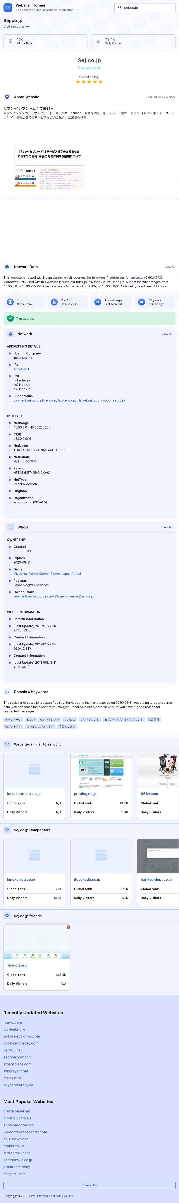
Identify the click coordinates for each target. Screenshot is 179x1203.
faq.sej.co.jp (66, 400)
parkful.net (12, 1050)
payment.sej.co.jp (26, 400)
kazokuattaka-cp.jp (24, 793)
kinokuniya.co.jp (21, 879)
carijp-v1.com (14, 1174)
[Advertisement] (89, 133)
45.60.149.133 (23, 369)
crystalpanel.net (16, 1111)
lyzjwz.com (12, 1022)
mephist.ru (12, 1078)
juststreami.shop (16, 1167)
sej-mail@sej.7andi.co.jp (31, 596)
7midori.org (17, 965)
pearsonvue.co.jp (17, 1160)
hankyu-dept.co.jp (156, 879)
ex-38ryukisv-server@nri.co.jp (71, 596)
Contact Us (90, 1185)
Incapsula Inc (23, 357)
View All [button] (170, 266)
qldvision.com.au (17, 1118)
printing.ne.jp (85, 793)
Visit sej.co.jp (13, 26)
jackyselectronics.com (21, 1036)
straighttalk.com (16, 1153)
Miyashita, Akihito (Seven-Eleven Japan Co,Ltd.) (48, 573)
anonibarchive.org (18, 1125)
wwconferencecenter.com (25, 1132)
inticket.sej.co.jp (88, 400)
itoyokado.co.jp (87, 879)
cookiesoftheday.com (20, 1043)
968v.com (149, 793)
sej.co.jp (136, 277)
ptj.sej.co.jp (48, 400)
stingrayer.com (15, 1071)
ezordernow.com (17, 1057)
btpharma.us (13, 1146)
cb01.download (15, 1139)
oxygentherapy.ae (18, 1085)
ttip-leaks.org (14, 1029)
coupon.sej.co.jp (113, 400)
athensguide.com (17, 1064)
